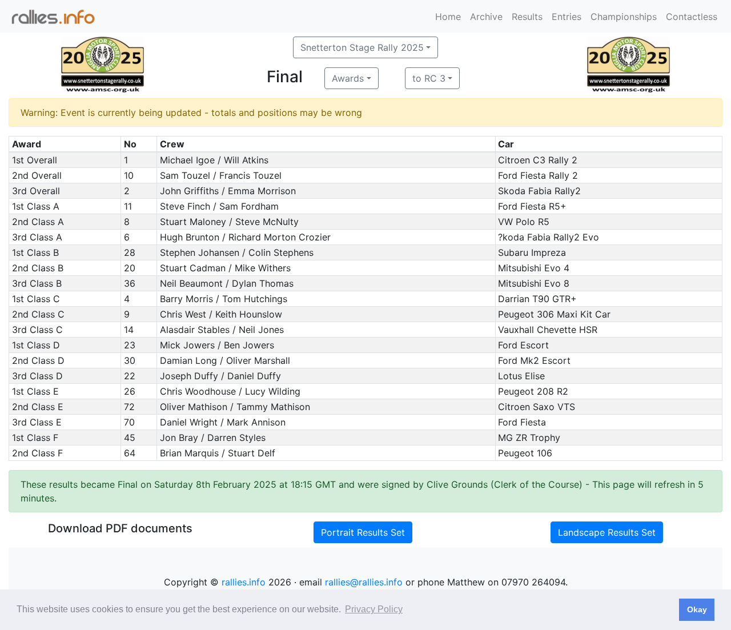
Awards (348, 78)
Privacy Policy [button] (374, 609)
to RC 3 (428, 78)
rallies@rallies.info (364, 582)
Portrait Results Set (363, 532)
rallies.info (244, 582)
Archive (486, 16)
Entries (566, 16)
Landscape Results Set (607, 532)
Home (448, 16)
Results (527, 16)
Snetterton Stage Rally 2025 (362, 47)
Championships (624, 16)
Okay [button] (697, 609)
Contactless (691, 16)
